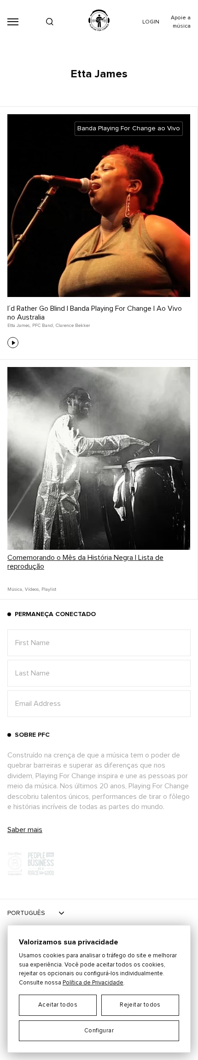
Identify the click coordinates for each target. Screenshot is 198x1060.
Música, (15, 589)
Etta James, (18, 325)
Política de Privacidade (93, 983)
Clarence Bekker (73, 325)
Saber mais (24, 829)
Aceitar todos (57, 1005)
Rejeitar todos (140, 1005)
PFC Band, (43, 325)
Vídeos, (32, 589)
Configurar (99, 1031)
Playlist (48, 589)
